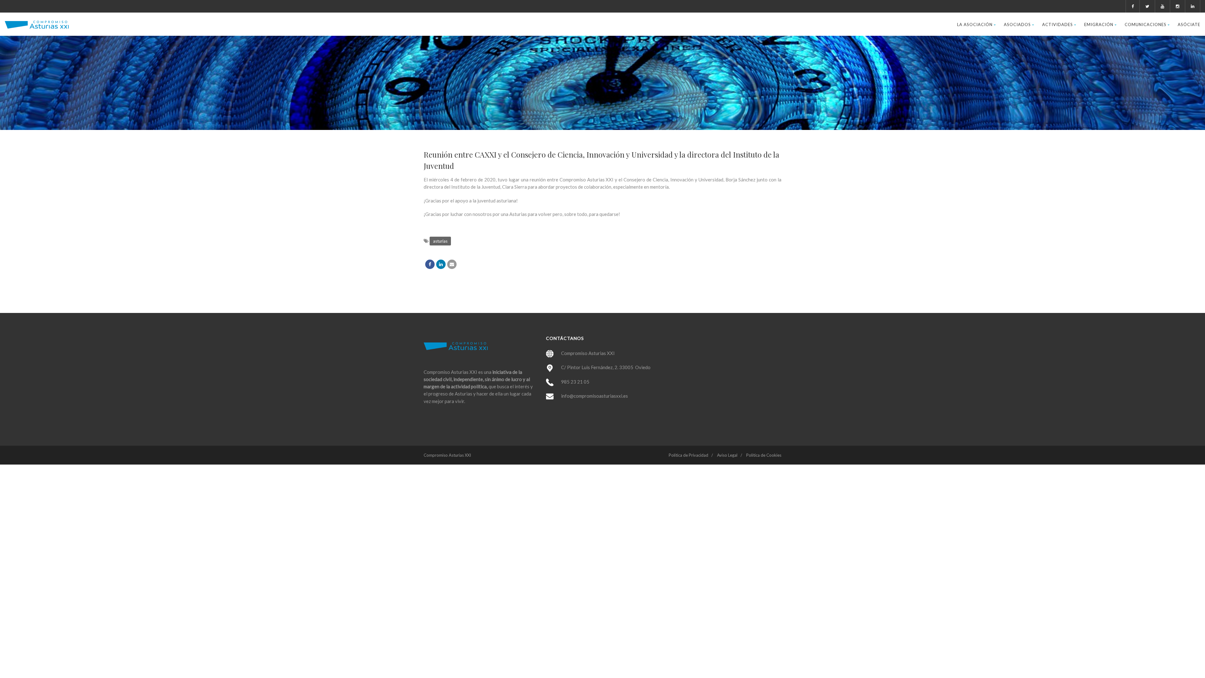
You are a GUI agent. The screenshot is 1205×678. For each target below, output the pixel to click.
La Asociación (975, 24)
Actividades (1057, 24)
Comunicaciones (1145, 24)
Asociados (1017, 24)
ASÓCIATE (1189, 24)
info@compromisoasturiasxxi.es (594, 396)
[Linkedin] (441, 264)
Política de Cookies (763, 455)
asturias (440, 241)
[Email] (452, 264)
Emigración (1098, 24)
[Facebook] (430, 264)
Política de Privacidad (688, 455)
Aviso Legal (727, 455)
